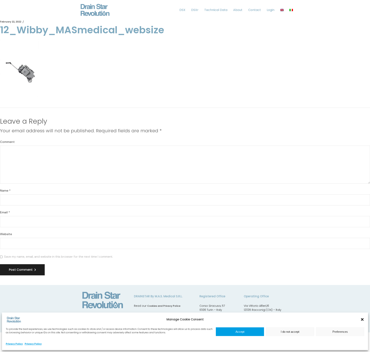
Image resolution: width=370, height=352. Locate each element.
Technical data (215, 10)
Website (6, 234)
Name (5, 191)
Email (5, 212)
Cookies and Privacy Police (163, 306)
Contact (254, 10)
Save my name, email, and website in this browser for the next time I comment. (58, 256)
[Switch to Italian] (291, 10)
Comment (7, 142)
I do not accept (290, 331)
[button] (362, 319)
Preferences (340, 331)
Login (270, 10)
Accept (239, 331)
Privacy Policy (14, 343)
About (237, 10)
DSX (182, 10)
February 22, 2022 (10, 21)
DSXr (194, 10)
